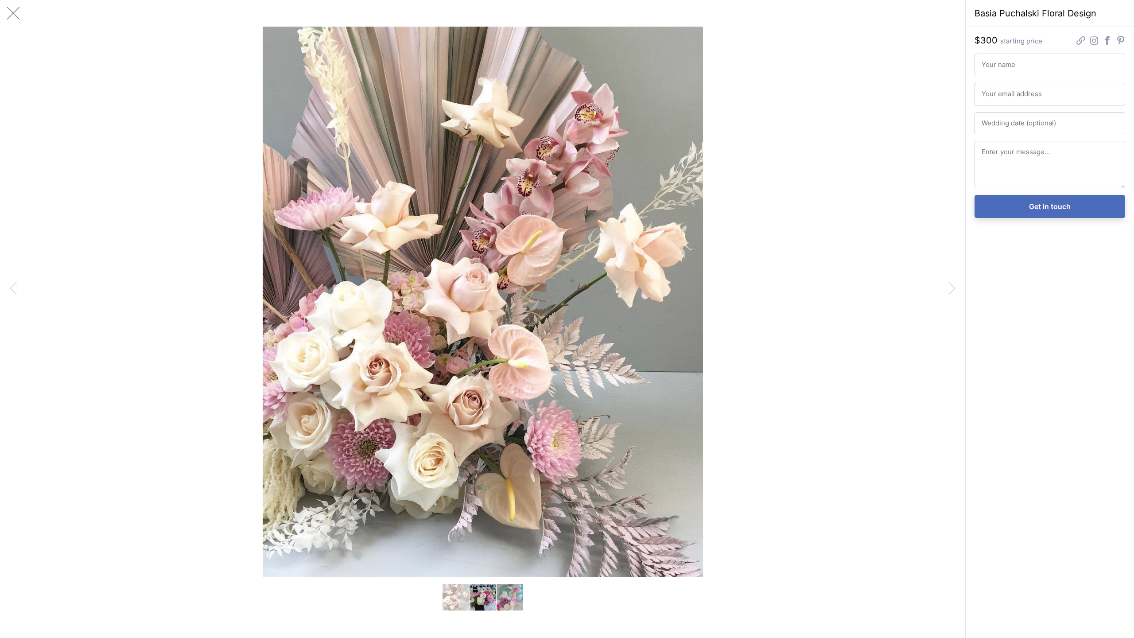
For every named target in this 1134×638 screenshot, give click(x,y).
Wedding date (998, 119)
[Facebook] (1107, 41)
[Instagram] (1094, 41)
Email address (998, 90)
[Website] (1080, 41)
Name (988, 61)
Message (992, 148)
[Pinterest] (1120, 41)
